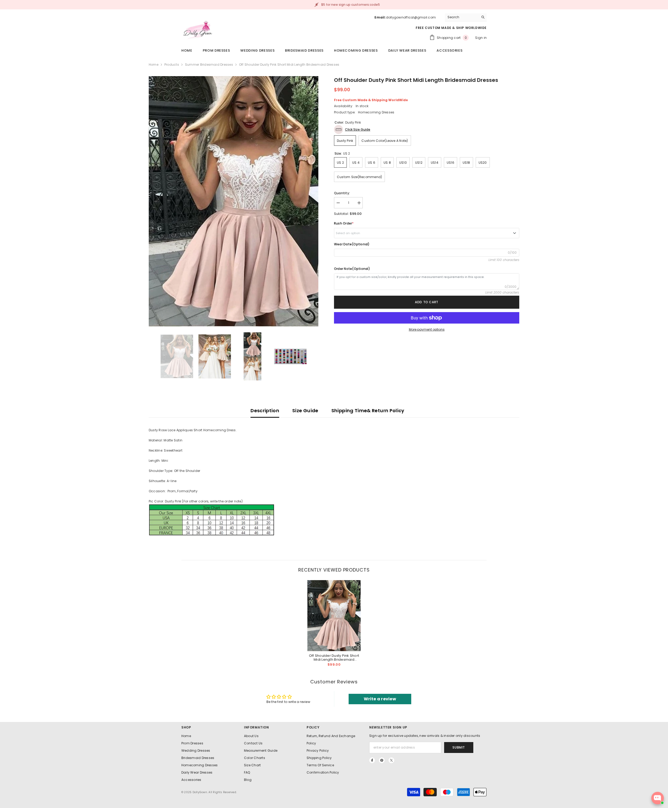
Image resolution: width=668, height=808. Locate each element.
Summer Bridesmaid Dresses (209, 64)
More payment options (427, 329)
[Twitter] (391, 760)
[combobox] (462, 17)
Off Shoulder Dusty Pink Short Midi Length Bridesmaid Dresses (334, 657)
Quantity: (342, 193)
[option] (233, 201)
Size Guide (305, 410)
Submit (458, 747)
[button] (352, 129)
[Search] (466, 17)
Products (171, 64)
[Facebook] (372, 760)
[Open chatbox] (657, 798)
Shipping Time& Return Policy (367, 410)
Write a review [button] (380, 699)
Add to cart (426, 302)
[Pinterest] (382, 760)
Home (153, 64)
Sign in (481, 37)
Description (264, 410)
